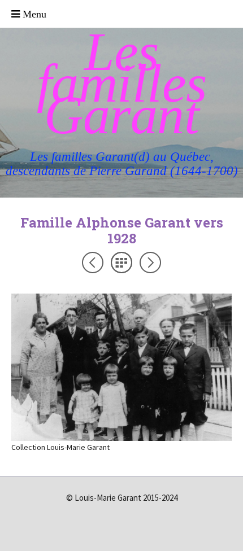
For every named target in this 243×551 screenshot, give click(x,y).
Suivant (150, 262)
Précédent (92, 262)
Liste (121, 262)
